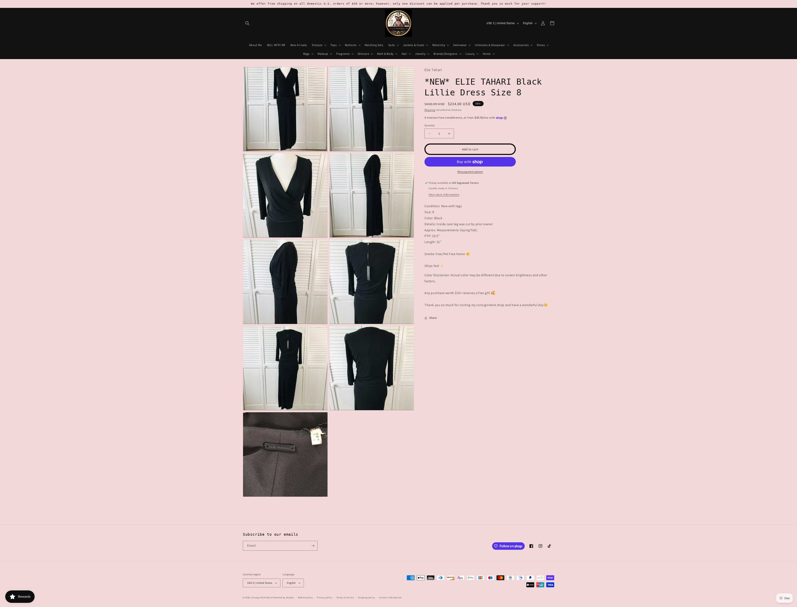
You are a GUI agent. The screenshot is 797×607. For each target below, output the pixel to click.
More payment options (470, 171)
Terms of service (345, 597)
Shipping (429, 110)
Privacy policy (324, 597)
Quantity (429, 125)
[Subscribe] (312, 546)
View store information (444, 195)
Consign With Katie (261, 597)
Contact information (390, 597)
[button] (247, 23)
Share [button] (433, 318)
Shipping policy (366, 597)
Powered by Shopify (283, 597)
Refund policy (305, 597)
